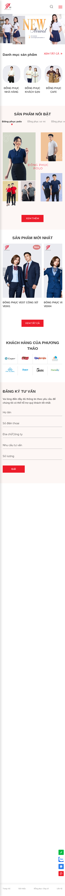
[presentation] (4, 271)
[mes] (61, 866)
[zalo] (61, 859)
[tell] (61, 852)
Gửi (13, 469)
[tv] (61, 873)
